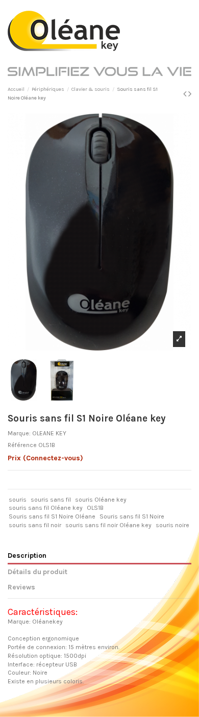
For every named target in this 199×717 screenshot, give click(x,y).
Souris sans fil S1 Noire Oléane (52, 516)
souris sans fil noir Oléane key (108, 525)
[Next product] (189, 94)
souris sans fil (51, 499)
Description (27, 555)
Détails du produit (37, 571)
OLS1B (95, 507)
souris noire (172, 525)
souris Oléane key (101, 499)
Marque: (19, 433)
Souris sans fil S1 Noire (132, 516)
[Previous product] (185, 94)
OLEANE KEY (49, 433)
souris (18, 499)
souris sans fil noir (35, 525)
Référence (22, 445)
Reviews (21, 587)
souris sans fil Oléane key (46, 507)
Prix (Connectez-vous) (45, 458)
